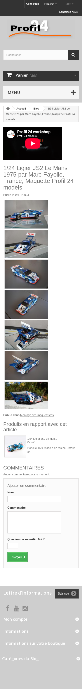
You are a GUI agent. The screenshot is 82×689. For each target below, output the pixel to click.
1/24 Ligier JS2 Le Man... (42, 438)
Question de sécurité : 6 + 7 (26, 539)
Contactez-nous (68, 12)
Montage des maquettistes (37, 415)
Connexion (32, 3)
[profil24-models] (41, 29)
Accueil (21, 108)
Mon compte (15, 619)
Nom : (11, 492)
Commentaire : (17, 507)
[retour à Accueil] (8, 109)
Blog (36, 108)
